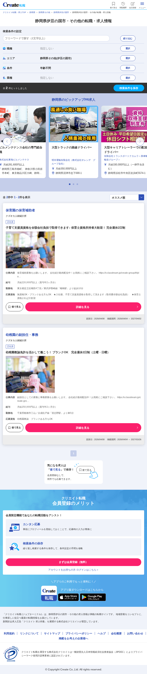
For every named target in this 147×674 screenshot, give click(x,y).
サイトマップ (52, 633)
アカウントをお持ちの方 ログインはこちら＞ (73, 569)
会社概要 (116, 633)
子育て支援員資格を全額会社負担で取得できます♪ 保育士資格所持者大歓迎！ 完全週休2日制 (65, 227)
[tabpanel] (73, 142)
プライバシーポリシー (78, 633)
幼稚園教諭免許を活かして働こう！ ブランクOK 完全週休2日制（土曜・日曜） (58, 352)
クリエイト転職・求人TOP (14, 12)
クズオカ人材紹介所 (16, 216)
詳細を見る (82, 306)
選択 (128, 48)
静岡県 (32, 12)
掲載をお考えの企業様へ (73, 638)
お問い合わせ (135, 633)
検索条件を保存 (128, 88)
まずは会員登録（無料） (73, 562)
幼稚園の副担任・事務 (22, 335)
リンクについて (29, 633)
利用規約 (9, 633)
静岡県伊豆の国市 (61, 12)
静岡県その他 (44, 12)
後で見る (16, 306)
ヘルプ (102, 633)
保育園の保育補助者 (20, 210)
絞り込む (127, 38)
